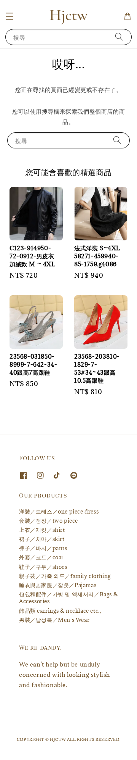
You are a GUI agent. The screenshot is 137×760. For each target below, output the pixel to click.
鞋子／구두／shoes (43, 566)
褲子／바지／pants (43, 548)
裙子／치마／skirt (42, 539)
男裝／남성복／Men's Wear (54, 619)
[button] (9, 16)
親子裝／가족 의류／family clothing (65, 576)
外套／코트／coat (41, 557)
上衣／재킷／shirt (42, 529)
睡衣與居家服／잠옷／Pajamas (57, 585)
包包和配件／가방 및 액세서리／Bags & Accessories (68, 598)
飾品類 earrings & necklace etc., (60, 610)
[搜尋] (119, 36)
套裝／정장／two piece (48, 520)
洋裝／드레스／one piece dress (59, 511)
